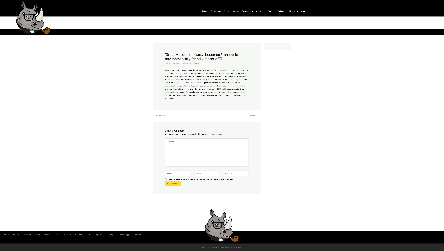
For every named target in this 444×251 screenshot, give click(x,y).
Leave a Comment (172, 63)
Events (245, 11)
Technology (216, 11)
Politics (227, 11)
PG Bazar (291, 11)
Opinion (281, 11)
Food (37, 235)
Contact (304, 11)
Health (254, 11)
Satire (262, 11)
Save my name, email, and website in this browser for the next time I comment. (201, 179)
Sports (236, 11)
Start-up (271, 11)
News (57, 235)
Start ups (110, 235)
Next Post (255, 115)
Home (205, 11)
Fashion (27, 235)
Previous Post (160, 115)
